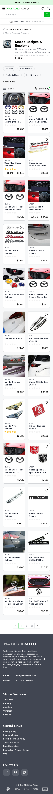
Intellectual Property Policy (16, 750)
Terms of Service (11, 742)
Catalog (7, 703)
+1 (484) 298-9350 (24, 680)
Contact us (8, 711)
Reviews (7, 714)
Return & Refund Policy (14, 739)
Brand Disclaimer (11, 746)
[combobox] (26, 14)
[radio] (5, 125)
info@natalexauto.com (26, 675)
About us (7, 707)
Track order (8, 699)
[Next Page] (37, 625)
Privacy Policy (9, 731)
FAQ (5, 753)
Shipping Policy (10, 735)
